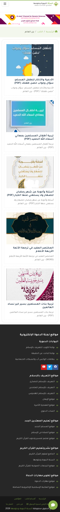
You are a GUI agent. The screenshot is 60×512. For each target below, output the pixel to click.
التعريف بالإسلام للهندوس (42, 393)
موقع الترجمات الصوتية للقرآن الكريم (37, 466)
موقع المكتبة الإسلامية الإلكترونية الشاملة (34, 487)
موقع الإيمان (49, 399)
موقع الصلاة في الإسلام (43, 433)
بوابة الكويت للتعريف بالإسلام (40, 347)
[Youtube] (44, 367)
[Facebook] (55, 367)
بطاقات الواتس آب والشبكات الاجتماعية (35, 359)
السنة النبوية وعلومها (44, 460)
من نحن (19, 504)
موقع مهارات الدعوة (45, 481)
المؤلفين (17, 499)
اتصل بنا (9, 504)
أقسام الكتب (30, 499)
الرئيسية (42, 499)
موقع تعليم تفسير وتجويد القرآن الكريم (35, 438)
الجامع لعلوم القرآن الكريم (42, 454)
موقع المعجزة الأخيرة (44, 405)
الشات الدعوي (48, 411)
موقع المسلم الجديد (45, 427)
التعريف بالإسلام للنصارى (42, 382)
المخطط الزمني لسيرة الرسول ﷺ (40, 504)
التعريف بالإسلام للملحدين (42, 388)
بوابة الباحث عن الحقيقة (43, 353)
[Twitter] (49, 367)
